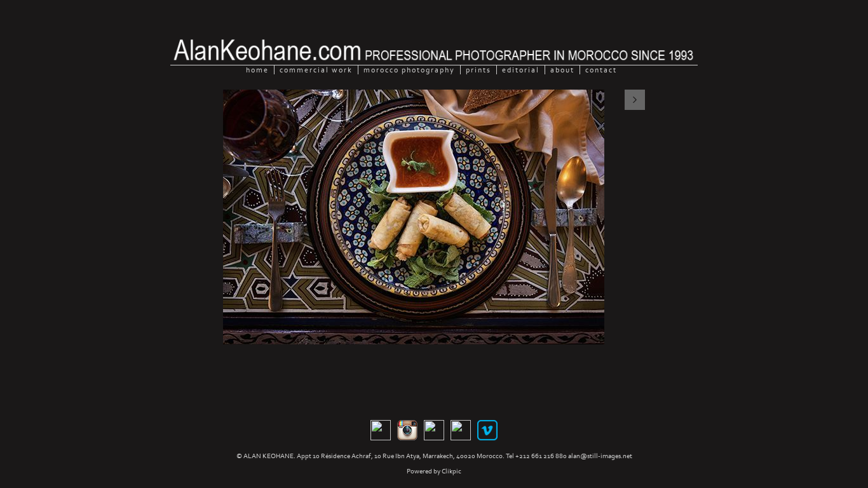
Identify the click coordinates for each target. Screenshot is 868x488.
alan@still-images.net (600, 456)
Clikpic (451, 471)
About (562, 69)
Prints (478, 69)
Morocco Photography (409, 69)
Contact (601, 69)
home (257, 69)
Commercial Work (316, 69)
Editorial (520, 69)
